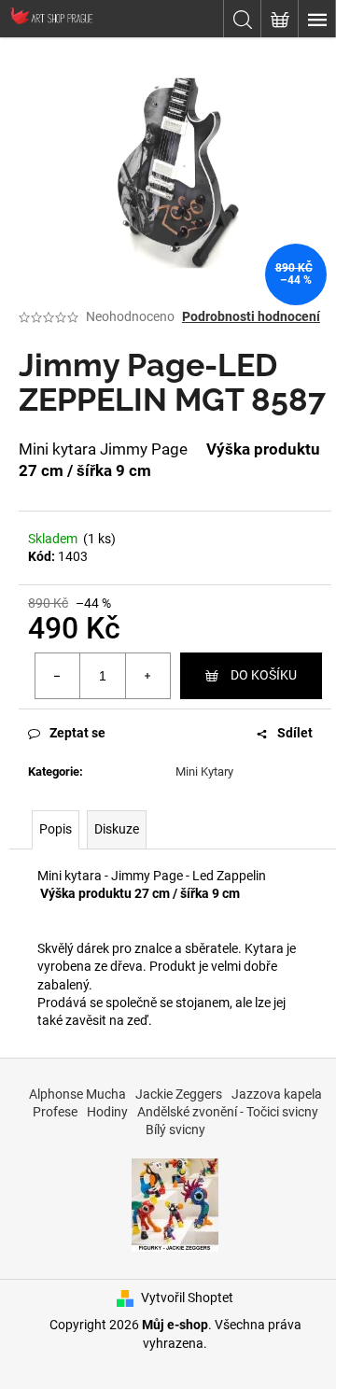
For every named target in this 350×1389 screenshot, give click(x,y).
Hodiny (107, 1111)
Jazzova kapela (276, 1094)
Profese (55, 1111)
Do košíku (264, 674)
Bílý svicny (175, 1129)
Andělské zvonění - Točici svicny (227, 1111)
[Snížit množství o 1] (57, 675)
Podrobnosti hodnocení (251, 316)
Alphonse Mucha (77, 1094)
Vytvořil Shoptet (187, 1297)
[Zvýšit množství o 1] (147, 675)
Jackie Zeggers (178, 1094)
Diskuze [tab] (116, 828)
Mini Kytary (204, 772)
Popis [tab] (55, 828)
